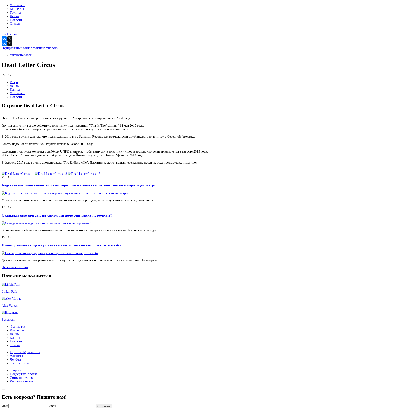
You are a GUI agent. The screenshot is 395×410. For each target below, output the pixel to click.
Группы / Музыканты (25, 352)
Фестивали (17, 93)
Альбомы (16, 356)
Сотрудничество (21, 377)
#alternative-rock (21, 55)
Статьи (15, 345)
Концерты (17, 330)
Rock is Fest (10, 34)
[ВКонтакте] (4, 38)
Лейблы (15, 359)
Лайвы (14, 85)
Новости (16, 97)
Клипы (15, 89)
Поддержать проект (23, 374)
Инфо (14, 82)
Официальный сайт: (30, 48)
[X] (9, 38)
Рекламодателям (21, 381)
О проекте (17, 370)
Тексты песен (19, 363)
